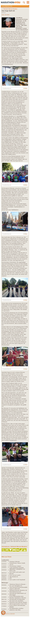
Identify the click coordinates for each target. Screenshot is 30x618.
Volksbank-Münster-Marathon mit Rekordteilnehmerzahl (18, 591)
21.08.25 (4, 597)
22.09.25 (4, 591)
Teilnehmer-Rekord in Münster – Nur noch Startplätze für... (17, 585)
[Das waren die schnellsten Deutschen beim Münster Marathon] (8, 601)
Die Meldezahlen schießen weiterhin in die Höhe (16, 609)
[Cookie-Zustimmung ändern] (3, 613)
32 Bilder (25, 300)
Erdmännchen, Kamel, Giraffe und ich (17, 563)
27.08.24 (4, 606)
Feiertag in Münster (14, 561)
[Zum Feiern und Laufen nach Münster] (8, 572)
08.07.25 (4, 599)
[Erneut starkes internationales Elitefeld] (8, 606)
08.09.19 (4, 573)
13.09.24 (4, 601)
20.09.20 (4, 570)
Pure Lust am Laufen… (15, 575)
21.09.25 (4, 561)
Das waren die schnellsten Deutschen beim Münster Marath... (18, 601)
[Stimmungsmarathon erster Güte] (8, 603)
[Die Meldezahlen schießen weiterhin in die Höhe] (8, 609)
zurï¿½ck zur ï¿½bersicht (9, 613)
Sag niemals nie (13, 576)
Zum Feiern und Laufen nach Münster (17, 572)
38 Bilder (25, 185)
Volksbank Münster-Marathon (10, 9)
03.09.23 (4, 564)
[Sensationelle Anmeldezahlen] (8, 599)
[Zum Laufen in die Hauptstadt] (8, 579)
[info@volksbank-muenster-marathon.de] (7, 550)
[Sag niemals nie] (8, 576)
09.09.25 (4, 594)
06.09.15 (4, 579)
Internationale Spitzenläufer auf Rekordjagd (17, 594)
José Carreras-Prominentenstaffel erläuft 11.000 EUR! (18, 588)
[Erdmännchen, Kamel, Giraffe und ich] (8, 563)
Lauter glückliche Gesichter (16, 567)
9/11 (10, 578)
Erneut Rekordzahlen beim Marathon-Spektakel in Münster (17, 597)
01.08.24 (4, 609)
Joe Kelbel (7, 14)
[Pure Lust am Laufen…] (8, 575)
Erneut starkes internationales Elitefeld (17, 606)
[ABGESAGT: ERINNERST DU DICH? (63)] (8, 569)
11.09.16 (4, 578)
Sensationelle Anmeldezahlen (17, 599)
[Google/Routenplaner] (25, 550)
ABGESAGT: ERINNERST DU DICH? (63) (17, 569)
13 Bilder (25, 529)
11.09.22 (4, 566)
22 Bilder (25, 234)
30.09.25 (4, 588)
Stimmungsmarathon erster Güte (18, 604)
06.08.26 (4, 585)
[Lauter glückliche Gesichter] (8, 567)
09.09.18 (4, 575)
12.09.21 (4, 567)
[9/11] (8, 578)
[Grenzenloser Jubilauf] (8, 566)
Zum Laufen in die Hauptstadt (17, 579)
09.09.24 (4, 604)
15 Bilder (25, 88)
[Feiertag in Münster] (8, 561)
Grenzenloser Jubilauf (15, 566)
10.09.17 (4, 576)
